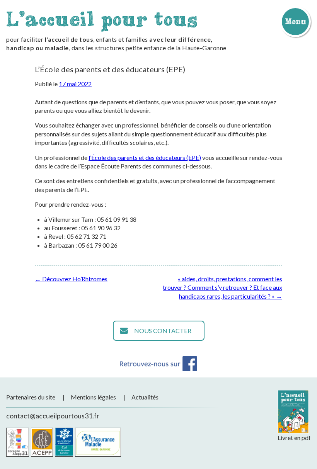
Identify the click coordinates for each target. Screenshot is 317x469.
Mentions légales (93, 397)
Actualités (144, 397)
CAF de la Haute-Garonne (64, 442)
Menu (295, 21)
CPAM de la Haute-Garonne (98, 442)
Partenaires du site (30, 397)
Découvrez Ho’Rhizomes (71, 278)
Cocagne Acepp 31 (17, 442)
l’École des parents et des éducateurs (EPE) (145, 157)
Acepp (42, 442)
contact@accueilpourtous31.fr (52, 415)
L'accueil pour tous (102, 18)
